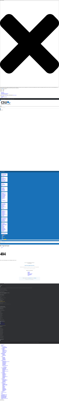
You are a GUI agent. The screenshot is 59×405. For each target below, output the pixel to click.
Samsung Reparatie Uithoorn (4, 395)
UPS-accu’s (5, 366)
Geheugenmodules (3, 203)
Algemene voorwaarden (2, 319)
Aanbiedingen (4, 239)
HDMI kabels (3, 374)
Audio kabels (3, 373)
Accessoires (2, 382)
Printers (2, 186)
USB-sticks (3, 354)
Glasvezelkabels (3, 194)
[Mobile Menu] (0, 100)
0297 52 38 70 (3, 299)
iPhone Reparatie (1, 331)
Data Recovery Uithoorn (3, 397)
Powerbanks (3, 230)
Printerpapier (3, 190)
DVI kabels (3, 375)
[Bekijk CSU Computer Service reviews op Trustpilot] (29, 323)
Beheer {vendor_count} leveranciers (4, 93)
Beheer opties (2, 92)
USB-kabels (3, 215)
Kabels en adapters (3, 209)
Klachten (1, 311)
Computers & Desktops (4, 174)
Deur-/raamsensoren (4, 219)
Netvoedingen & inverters (4, 376)
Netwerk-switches (3, 197)
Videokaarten (3, 371)
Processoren (3, 206)
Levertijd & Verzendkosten (2, 310)
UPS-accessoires (4, 200)
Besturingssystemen (4, 233)
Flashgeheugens (3, 184)
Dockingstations (4, 383)
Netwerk (2, 191)
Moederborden (3, 205)
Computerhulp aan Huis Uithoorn (4, 398)
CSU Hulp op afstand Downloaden (3, 307)
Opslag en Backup (3, 182)
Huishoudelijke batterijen (4, 224)
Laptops (3, 175)
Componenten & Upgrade (4, 202)
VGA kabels (3, 378)
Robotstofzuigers (3, 220)
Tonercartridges (3, 359)
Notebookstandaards (4, 229)
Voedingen (3, 208)
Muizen (2, 225)
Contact (28, 275)
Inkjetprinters (3, 188)
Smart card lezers (4, 355)
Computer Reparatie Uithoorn (4, 394)
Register (2, 393)
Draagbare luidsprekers (4, 178)
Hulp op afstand (1, 328)
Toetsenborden (3, 226)
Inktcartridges (3, 187)
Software (2, 391)
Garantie (0, 312)
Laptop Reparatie (1, 330)
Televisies (3, 179)
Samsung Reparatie (1, 332)
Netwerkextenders (3, 195)
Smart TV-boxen (3, 180)
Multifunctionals (3, 189)
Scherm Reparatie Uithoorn (4, 396)
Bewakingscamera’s (4, 379)
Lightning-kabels (3, 213)
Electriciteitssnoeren (4, 211)
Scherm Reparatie (1, 333)
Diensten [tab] (2, 345)
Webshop (29, 272)
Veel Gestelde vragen (2, 309)
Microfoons (3, 227)
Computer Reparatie (1, 329)
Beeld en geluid (3, 176)
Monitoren (3, 177)
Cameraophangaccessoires (4, 218)
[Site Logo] (5, 105)
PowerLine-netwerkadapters (3, 198)
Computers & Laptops (3, 346)
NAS (2, 185)
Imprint (2, 97)
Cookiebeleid (2, 96)
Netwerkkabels (3, 196)
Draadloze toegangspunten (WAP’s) (4, 193)
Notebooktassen (4, 388)
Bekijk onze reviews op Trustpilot (3, 325)
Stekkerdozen (3, 214)
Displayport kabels (3, 212)
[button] (29, 44)
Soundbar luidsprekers (4, 351)
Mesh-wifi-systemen (4, 362)
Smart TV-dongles (4, 352)
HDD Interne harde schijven (5, 369)
